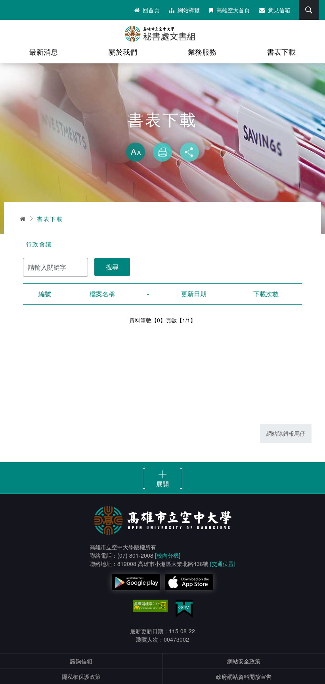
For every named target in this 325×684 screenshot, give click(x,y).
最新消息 (43, 51)
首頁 (23, 218)
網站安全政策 (243, 661)
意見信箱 (279, 10)
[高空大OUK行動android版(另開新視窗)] (136, 582)
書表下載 (281, 51)
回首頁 (151, 10)
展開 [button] (162, 483)
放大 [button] (135, 152)
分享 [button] (189, 152)
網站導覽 (189, 10)
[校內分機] (167, 555)
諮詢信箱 (81, 661)
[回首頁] (162, 34)
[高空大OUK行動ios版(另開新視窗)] (189, 582)
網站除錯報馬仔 (285, 433)
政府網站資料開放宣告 (243, 676)
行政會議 (39, 244)
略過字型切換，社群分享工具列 (162, 134)
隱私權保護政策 (81, 676)
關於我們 (123, 51)
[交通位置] (222, 564)
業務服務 (202, 51)
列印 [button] (162, 152)
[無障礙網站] (150, 606)
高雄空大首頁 (233, 10)
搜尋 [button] (309, 10)
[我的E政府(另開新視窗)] (184, 608)
